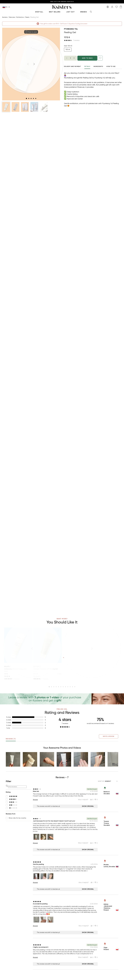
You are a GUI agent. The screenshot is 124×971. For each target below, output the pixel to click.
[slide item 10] (70, 686)
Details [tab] (87, 66)
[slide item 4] (33, 98)
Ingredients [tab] (98, 66)
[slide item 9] (67, 686)
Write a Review (108, 736)
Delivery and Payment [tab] (72, 66)
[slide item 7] (63, 686)
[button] (6, 106)
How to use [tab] (110, 66)
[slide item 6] (61, 686)
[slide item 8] (65, 686)
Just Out (70, 12)
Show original (88, 806)
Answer (35, 799)
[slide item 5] (35, 98)
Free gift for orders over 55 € (62, 1)
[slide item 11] (72, 686)
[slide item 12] (74, 686)
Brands (83, 12)
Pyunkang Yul (71, 29)
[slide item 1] (26, 98)
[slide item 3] (31, 98)
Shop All (39, 12)
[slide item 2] (28, 98)
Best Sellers (54, 12)
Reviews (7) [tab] (11, 739)
